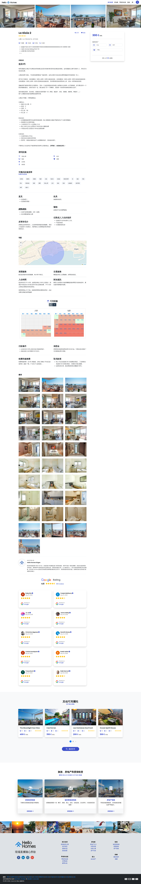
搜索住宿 (64, 848)
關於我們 (116, 857)
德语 (30, 877)
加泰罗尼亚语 (14, 877)
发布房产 (93, 859)
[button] (132, 2)
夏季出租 (64, 863)
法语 (27, 877)
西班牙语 (22, 877)
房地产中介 (93, 844)
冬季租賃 (64, 861)
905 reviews (60, 584)
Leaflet (84, 264)
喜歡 (83, 33)
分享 (77, 33)
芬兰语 (57, 877)
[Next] (54, 304)
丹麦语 (53, 877)
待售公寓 (93, 848)
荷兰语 (48, 877)
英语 (8, 877)
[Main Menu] (137, 2)
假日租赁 (64, 846)
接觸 (116, 859)
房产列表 (93, 851)
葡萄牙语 (42, 877)
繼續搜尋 (71, 749)
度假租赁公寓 (65, 844)
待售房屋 (93, 846)
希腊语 (62, 877)
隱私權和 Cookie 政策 (33, 879)
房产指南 (116, 848)
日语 (66, 877)
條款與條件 (17, 879)
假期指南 (116, 846)
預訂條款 (23, 879)
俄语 (70, 877)
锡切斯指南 (116, 844)
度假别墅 (64, 851)
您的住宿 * (95, 42)
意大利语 (36, 877)
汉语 (74, 877)
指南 (116, 842)
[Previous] (51, 304)
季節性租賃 (65, 859)
